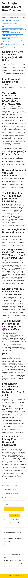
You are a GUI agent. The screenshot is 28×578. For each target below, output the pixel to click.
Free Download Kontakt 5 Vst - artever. (11, 20)
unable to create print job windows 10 (13, 519)
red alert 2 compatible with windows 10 (14, 560)
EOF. (3, 43)
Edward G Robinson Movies (9, 489)
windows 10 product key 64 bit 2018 (13, 529)
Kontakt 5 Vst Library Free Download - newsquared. (14, 47)
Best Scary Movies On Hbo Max (10, 493)
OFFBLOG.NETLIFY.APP (18, 575)
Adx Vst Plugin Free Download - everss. (11, 32)
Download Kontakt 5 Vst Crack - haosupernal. (12, 28)
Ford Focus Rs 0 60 (7, 497)
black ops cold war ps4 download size (13, 544)
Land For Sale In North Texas (10, 485)
